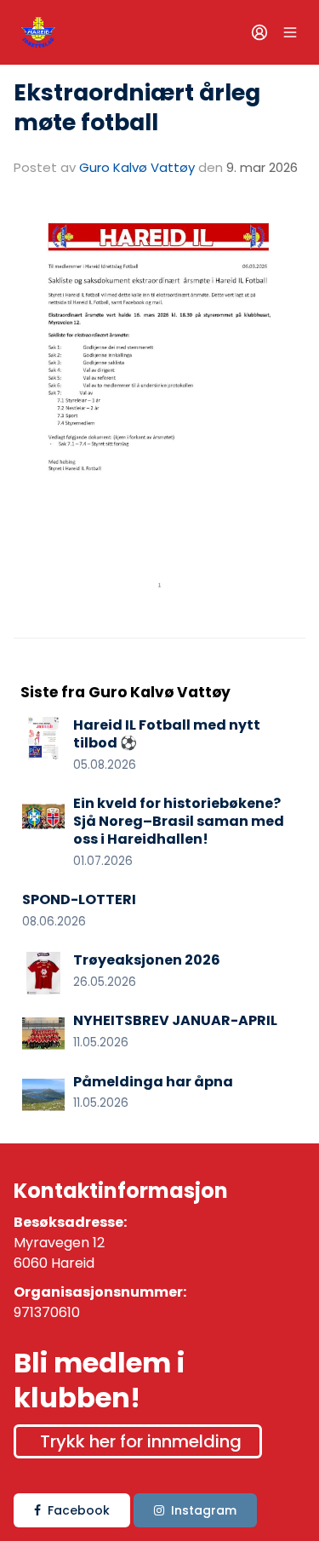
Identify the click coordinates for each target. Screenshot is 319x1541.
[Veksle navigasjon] (290, 32)
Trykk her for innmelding (141, 1441)
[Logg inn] (259, 32)
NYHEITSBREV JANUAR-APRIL (175, 1020)
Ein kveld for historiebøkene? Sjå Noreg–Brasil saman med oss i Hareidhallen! (178, 821)
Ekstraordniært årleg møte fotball (137, 107)
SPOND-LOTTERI (79, 899)
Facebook (79, 1510)
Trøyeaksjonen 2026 (146, 960)
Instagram (203, 1510)
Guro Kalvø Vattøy (137, 167)
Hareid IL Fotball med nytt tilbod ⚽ (166, 734)
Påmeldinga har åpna (153, 1081)
